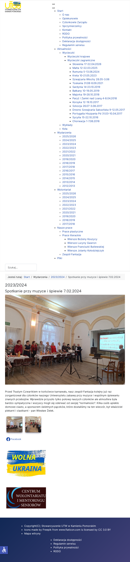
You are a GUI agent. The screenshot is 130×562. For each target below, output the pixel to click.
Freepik (47, 529)
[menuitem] (60, 10)
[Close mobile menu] (53, 7)
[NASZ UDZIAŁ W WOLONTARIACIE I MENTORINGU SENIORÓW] (26, 507)
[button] (14, 439)
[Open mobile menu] (53, 4)
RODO (57, 551)
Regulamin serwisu (64, 543)
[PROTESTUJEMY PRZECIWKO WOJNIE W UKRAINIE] (26, 478)
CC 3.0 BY (104, 529)
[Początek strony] (124, 556)
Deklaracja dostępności (67, 539)
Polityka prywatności (66, 547)
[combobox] (21, 267)
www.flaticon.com (69, 529)
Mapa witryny (32, 533)
